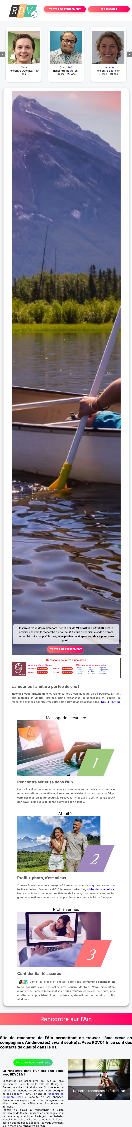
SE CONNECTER (109, 9)
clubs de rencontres (100, 889)
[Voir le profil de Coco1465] (66, 45)
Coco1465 (66, 67)
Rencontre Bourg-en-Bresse (33, 1062)
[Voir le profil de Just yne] (108, 45)
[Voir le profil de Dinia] (24, 45)
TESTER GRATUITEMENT (65, 9)
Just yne (108, 67)
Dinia (23, 67)
